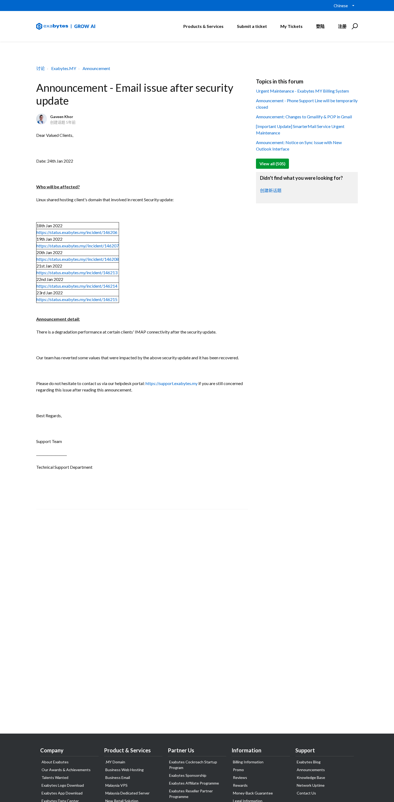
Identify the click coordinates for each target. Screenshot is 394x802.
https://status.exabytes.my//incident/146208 (77, 259)
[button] (354, 26)
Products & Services (203, 26)
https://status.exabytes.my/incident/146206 (76, 232)
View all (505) (272, 163)
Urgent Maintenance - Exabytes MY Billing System (302, 90)
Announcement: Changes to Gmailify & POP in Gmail (304, 116)
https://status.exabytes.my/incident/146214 (76, 285)
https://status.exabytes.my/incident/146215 (76, 299)
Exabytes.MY (63, 68)
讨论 (40, 68)
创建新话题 (270, 190)
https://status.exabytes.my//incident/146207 (77, 245)
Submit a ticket (252, 26)
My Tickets (291, 26)
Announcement (96, 68)
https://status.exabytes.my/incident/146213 (76, 272)
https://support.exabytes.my (172, 383)
